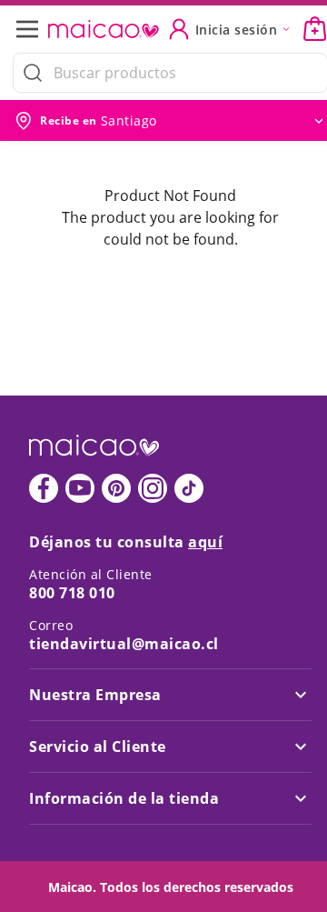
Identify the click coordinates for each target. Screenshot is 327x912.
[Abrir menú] (33, 29)
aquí (205, 542)
